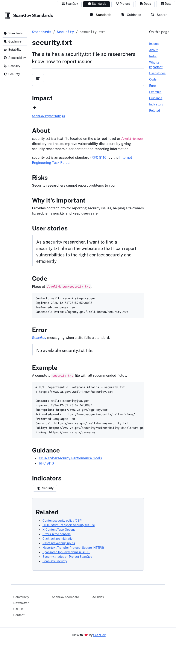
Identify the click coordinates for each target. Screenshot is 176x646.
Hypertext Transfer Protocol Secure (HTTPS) (73, 547)
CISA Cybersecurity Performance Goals (70, 458)
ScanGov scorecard (65, 597)
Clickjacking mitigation (58, 538)
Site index (97, 597)
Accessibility (17, 57)
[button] (38, 78)
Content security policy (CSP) (62, 520)
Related (47, 512)
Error (39, 329)
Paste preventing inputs (58, 543)
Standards (99, 3)
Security (14, 74)
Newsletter (21, 603)
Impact (42, 98)
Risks (40, 177)
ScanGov (71, 3)
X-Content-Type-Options (58, 529)
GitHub (18, 609)
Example (45, 367)
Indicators (46, 478)
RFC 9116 (98, 157)
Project (125, 3)
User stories (50, 228)
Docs (147, 3)
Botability (14, 49)
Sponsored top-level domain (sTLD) (66, 552)
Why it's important (58, 200)
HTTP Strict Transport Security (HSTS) (68, 525)
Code (39, 278)
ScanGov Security (54, 561)
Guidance (133, 15)
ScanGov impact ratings (48, 116)
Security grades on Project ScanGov (67, 556)
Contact (18, 615)
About (41, 130)
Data (168, 3)
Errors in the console (56, 534)
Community (21, 597)
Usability (14, 66)
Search (161, 15)
